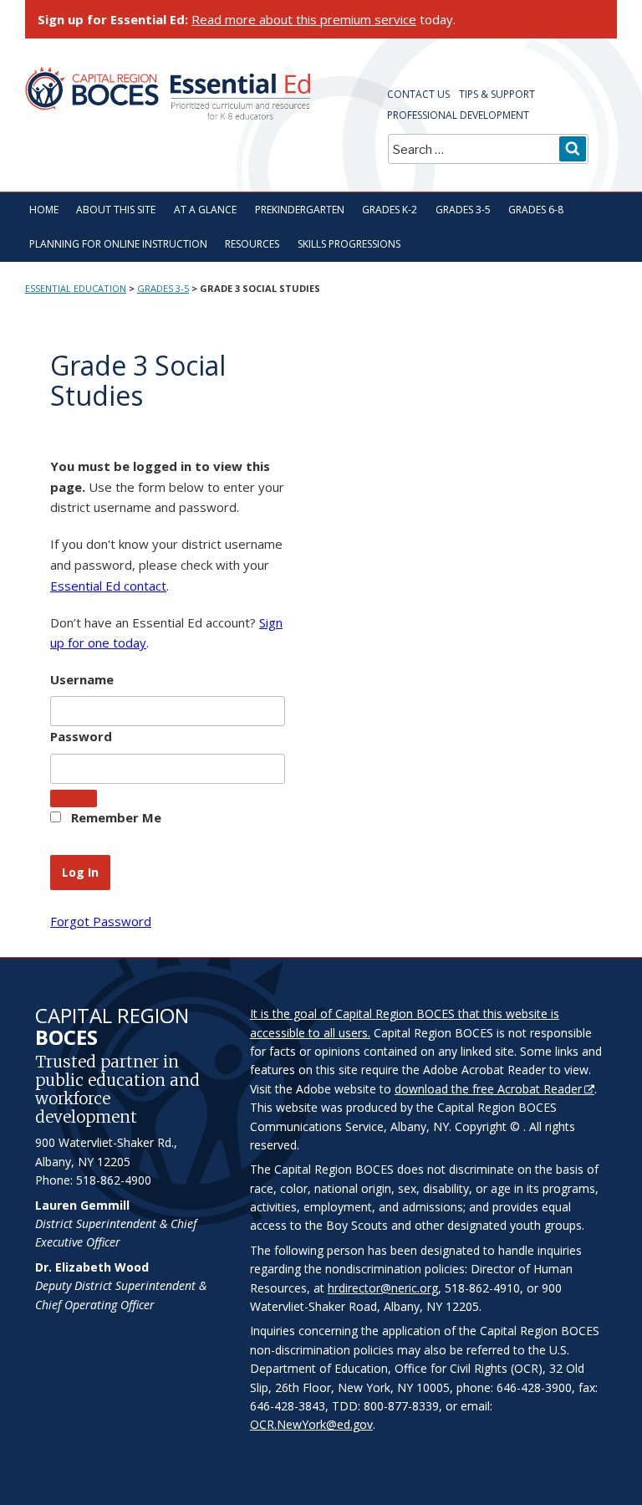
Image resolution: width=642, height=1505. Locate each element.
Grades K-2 (389, 209)
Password (81, 736)
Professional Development (458, 114)
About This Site (115, 209)
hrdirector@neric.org (383, 1288)
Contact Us (418, 94)
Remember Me (114, 817)
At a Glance (205, 209)
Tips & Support (497, 94)
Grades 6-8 (535, 209)
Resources (252, 244)
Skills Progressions (349, 244)
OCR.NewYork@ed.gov (311, 1424)
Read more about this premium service (303, 19)
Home (44, 209)
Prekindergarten (299, 209)
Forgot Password (100, 921)
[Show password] (73, 798)
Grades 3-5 (463, 209)
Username (82, 679)
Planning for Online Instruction (118, 244)
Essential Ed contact (108, 585)
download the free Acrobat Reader (488, 1089)
